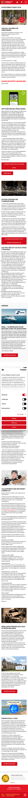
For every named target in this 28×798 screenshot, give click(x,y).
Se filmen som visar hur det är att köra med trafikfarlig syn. (14, 240)
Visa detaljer (20, 414)
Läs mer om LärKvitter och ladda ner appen (14, 166)
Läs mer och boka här (9, 691)
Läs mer (13, 782)
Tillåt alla (14, 418)
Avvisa (14, 427)
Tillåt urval (14, 422)
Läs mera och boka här (10, 355)
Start (2, 794)
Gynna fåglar (7, 173)
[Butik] (21, 2)
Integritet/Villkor (10, 795)
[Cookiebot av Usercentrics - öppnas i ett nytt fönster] (20, 370)
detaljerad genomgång (10, 509)
